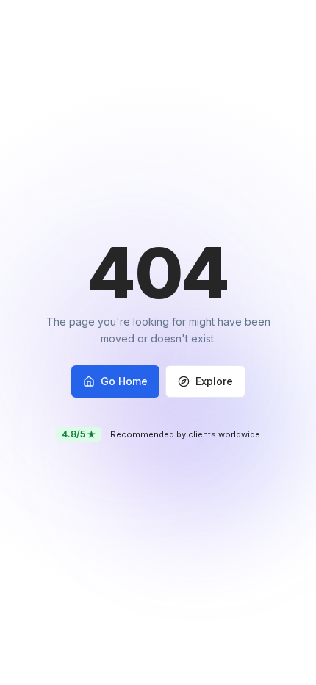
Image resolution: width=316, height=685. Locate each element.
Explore (214, 381)
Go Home (124, 381)
